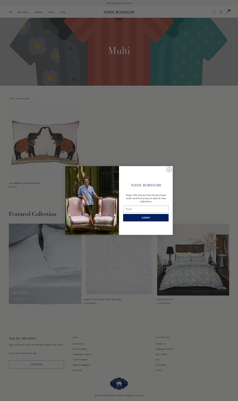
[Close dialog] (169, 169)
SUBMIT (146, 217)
